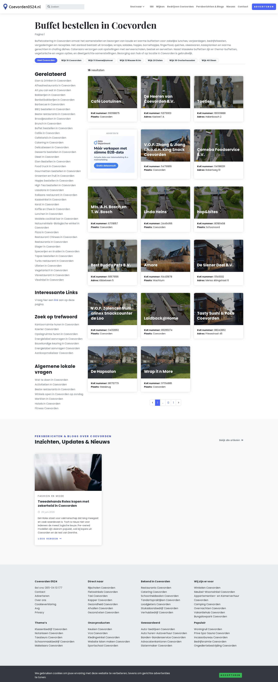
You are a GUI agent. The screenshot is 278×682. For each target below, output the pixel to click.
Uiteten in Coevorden (48, 266)
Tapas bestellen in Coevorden (54, 256)
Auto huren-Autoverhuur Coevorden (164, 633)
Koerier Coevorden (47, 329)
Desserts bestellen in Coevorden (55, 152)
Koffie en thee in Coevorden (52, 209)
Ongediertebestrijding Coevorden (215, 645)
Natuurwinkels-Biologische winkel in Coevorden (57, 225)
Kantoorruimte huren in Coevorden (57, 324)
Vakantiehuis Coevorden (209, 612)
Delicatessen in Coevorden (52, 147)
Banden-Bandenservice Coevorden (163, 637)
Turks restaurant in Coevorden (54, 261)
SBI (151, 6)
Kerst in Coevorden (47, 204)
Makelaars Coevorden (49, 645)
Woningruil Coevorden (208, 629)
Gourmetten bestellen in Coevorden (58, 171)
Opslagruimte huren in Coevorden (56, 334)
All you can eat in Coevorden (53, 90)
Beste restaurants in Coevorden (55, 114)
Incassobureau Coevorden (210, 637)
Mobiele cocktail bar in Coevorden (56, 219)
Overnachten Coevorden (210, 608)
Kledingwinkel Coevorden (104, 637)
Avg (37, 608)
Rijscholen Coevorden (101, 588)
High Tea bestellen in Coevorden (55, 185)
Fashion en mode (51, 496)
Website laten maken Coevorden (109, 641)
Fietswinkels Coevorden (103, 592)
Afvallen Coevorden (100, 608)
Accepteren (231, 675)
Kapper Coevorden (100, 600)
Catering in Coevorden (49, 142)
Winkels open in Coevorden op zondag (59, 394)
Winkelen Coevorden (207, 588)
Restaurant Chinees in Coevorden (56, 237)
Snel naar (136, 6)
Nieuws (230, 6)
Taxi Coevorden (98, 596)
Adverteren (264, 6)
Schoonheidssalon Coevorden (160, 596)
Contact (243, 6)
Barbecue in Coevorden (50, 104)
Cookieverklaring (45, 604)
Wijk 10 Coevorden (71, 60)
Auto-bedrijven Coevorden (158, 629)
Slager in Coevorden (47, 246)
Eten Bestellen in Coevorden (52, 161)
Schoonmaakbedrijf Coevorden (54, 641)
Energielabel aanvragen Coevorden (57, 348)
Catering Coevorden (154, 592)
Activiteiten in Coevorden (51, 384)
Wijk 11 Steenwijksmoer (100, 60)
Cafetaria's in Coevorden (50, 138)
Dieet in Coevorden (47, 157)
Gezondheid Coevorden (103, 604)
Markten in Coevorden (49, 399)
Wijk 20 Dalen (155, 60)
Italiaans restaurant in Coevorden (56, 195)
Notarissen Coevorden (49, 633)
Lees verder (48, 538)
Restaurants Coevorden (156, 588)
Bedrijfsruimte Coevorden (210, 641)
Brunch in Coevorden (48, 123)
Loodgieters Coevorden (156, 604)
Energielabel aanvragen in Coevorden (59, 339)
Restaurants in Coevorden (51, 242)
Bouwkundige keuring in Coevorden (57, 343)
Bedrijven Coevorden (180, 6)
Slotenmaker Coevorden (156, 645)
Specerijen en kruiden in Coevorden (57, 251)
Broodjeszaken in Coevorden (53, 119)
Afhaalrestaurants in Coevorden (55, 85)
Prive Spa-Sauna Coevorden (212, 633)
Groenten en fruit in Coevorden (54, 176)
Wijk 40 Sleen (209, 60)
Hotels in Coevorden (47, 403)
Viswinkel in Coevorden (49, 280)
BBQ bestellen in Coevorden (52, 109)
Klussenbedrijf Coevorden (51, 629)
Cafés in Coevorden (47, 133)
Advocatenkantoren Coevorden (161, 641)
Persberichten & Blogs (210, 6)
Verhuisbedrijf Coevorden (157, 612)
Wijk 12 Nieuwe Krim (130, 60)
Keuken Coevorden (100, 629)
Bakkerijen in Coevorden (50, 95)
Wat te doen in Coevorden (51, 380)
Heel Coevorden (46, 60)
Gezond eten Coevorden (103, 612)
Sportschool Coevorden (103, 645)
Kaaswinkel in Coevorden (50, 199)
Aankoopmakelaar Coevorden (54, 353)
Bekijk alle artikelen (229, 440)
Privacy (39, 612)
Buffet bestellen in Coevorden (54, 128)
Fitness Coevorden (46, 408)
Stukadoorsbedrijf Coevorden (159, 608)
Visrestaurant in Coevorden (52, 275)
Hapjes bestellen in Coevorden (54, 180)
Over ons (40, 600)
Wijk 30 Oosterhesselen (182, 60)
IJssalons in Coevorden (49, 190)
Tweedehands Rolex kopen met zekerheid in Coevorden (63, 503)
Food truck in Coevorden (50, 166)
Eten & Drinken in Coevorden (53, 80)
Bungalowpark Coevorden (210, 616)
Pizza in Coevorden (47, 232)
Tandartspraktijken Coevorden (160, 600)
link (56, 300)
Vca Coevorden (98, 633)
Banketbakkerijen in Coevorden (54, 100)
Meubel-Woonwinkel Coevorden (214, 592)
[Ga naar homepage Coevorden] (21, 7)
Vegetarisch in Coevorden (51, 270)
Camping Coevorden (207, 604)
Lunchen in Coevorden (49, 214)
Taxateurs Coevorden (48, 637)
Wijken (160, 6)
